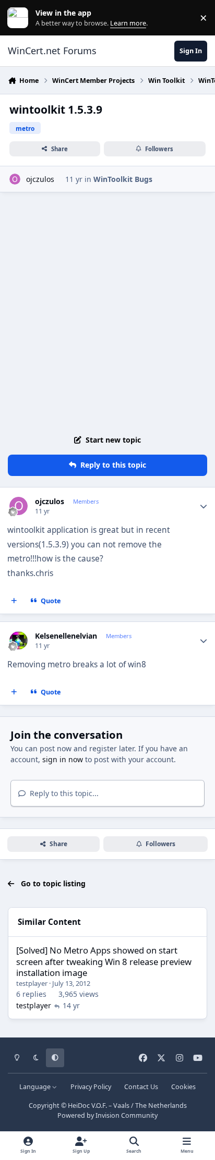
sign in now (62, 759)
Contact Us (141, 1086)
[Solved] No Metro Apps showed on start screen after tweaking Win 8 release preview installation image (104, 961)
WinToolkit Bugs (122, 179)
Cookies (183, 1086)
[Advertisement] (107, 310)
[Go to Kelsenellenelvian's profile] (18, 640)
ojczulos (40, 179)
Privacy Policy (90, 1086)
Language (35, 1086)
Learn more (20, 18)
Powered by (107, 1115)
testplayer (31, 983)
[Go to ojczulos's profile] (14, 179)
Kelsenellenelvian (66, 636)
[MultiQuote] (14, 601)
